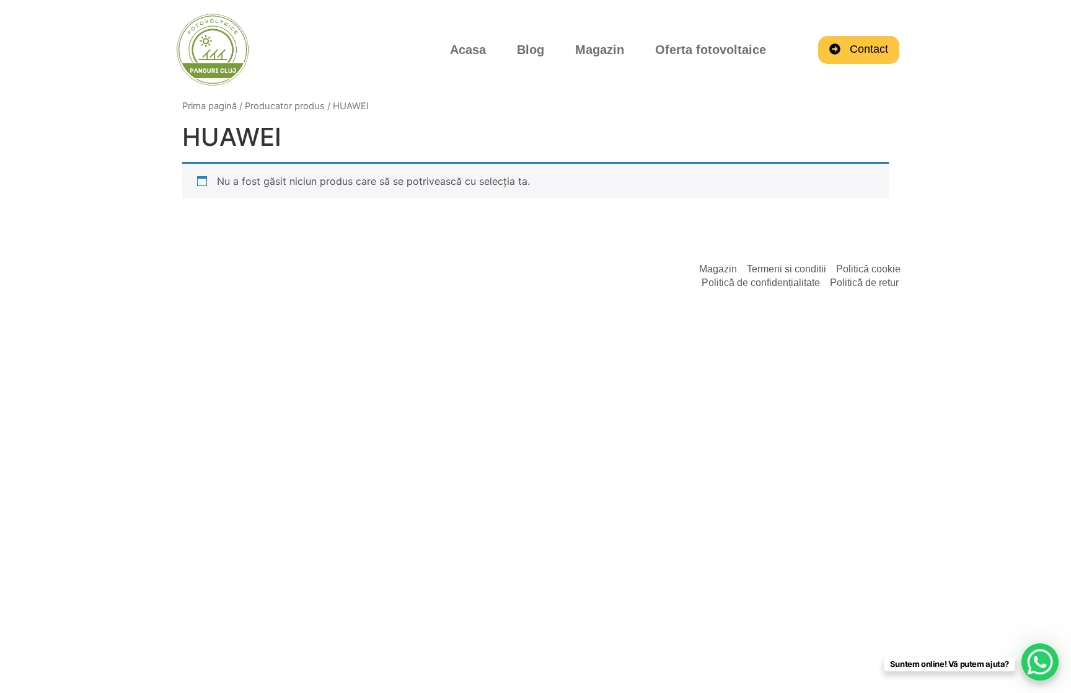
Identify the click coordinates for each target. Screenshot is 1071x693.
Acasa (468, 49)
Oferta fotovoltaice (710, 49)
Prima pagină (209, 106)
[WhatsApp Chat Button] (1040, 662)
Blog (530, 49)
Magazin (599, 49)
